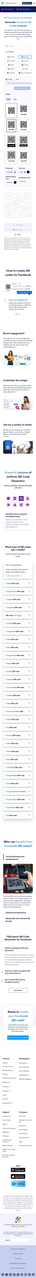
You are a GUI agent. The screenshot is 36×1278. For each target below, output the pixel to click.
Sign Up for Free (27, 3)
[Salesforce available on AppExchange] (18, 1184)
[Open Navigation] (34, 3)
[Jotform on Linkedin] (10, 1274)
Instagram (12, 57)
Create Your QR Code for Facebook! (18, 1037)
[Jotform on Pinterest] (21, 1274)
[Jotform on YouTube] (25, 1274)
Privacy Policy (18, 1254)
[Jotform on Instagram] (29, 1274)
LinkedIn (26, 61)
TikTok (26, 69)
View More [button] (18, 990)
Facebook (26, 57)
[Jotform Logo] (2, 3)
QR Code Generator (11, 3)
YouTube (26, 65)
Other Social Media (26, 73)
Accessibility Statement (18, 1263)
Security (18, 1258)
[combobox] (18, 52)
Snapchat (12, 69)
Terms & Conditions (18, 1249)
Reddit (12, 65)
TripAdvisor (12, 73)
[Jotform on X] (6, 1274)
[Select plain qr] (11, 110)
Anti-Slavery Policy (18, 1268)
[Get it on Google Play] (18, 1170)
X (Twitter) (12, 61)
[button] (16, 314)
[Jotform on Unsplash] (33, 1274)
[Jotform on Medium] (14, 1274)
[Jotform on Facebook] (2, 1274)
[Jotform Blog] (18, 1274)
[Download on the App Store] (18, 1176)
